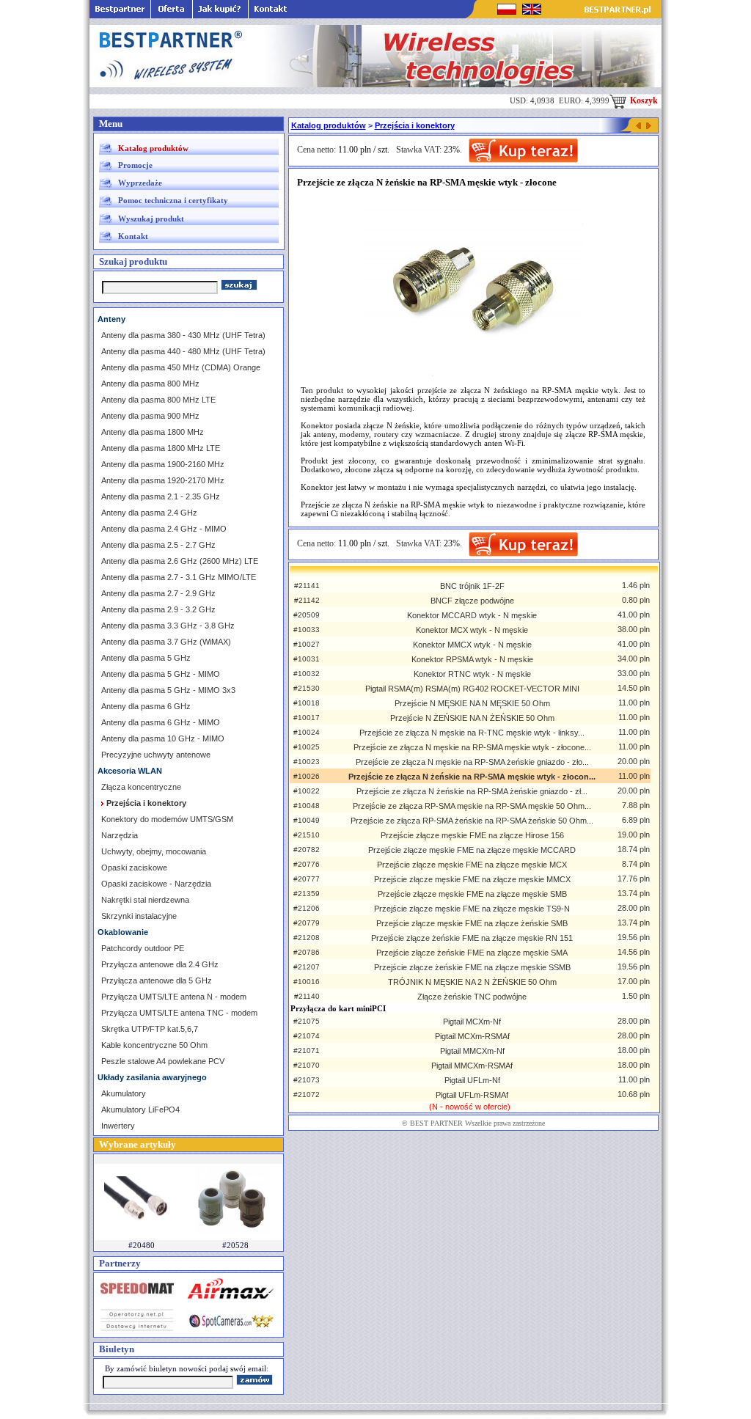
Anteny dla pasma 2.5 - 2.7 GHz (158, 544)
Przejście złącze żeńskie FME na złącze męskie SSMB (472, 967)
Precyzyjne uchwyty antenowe (155, 754)
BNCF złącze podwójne (472, 600)
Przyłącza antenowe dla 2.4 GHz (160, 964)
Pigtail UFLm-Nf (472, 1080)
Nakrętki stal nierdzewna (145, 899)
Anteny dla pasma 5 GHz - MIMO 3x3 (168, 690)
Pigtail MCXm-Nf (472, 1021)
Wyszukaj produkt (151, 218)
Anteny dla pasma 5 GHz (146, 657)
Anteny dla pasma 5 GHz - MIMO (160, 674)
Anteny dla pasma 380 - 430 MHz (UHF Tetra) (183, 335)
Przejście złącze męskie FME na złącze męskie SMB (472, 894)
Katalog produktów (153, 148)
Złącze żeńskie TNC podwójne (472, 996)
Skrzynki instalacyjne (139, 916)
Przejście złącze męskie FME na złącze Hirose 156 (472, 835)
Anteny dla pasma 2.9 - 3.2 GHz (158, 609)
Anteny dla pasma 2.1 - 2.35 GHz (160, 496)
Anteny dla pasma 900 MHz (150, 415)
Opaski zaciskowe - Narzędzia (156, 883)
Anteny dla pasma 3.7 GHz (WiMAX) (166, 641)
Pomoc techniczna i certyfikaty (173, 200)
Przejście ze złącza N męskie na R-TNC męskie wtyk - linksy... (472, 732)
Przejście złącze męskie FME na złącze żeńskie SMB (472, 923)
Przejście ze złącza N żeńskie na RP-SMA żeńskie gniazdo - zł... (471, 791)
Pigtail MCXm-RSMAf (472, 1036)
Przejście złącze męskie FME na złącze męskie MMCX (472, 879)
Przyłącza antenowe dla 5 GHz (156, 980)
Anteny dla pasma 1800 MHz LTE (160, 448)
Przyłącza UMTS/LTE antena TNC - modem (179, 1012)
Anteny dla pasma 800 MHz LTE (158, 399)
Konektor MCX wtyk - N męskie (472, 630)
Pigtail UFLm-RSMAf (472, 1094)
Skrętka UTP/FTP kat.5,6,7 (149, 1028)
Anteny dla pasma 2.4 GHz (149, 512)
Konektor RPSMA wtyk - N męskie (472, 659)
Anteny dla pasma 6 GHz (146, 706)
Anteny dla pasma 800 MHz (150, 383)
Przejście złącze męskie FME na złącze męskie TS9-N (472, 908)
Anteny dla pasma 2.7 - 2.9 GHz (158, 593)
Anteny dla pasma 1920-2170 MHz (162, 480)
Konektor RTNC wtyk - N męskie (472, 674)
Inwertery (118, 1125)
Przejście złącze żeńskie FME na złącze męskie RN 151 (472, 938)
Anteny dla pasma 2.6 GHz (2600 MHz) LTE (179, 561)
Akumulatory (123, 1093)
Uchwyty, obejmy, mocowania (153, 851)
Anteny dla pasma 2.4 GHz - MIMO (164, 528)
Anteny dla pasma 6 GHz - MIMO (160, 722)
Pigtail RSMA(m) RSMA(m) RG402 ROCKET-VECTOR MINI (472, 688)
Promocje (135, 165)
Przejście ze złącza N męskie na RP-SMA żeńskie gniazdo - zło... (472, 762)
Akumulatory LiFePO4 (140, 1109)
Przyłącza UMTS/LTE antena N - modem (173, 996)
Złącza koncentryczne (141, 786)
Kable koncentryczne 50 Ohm (154, 1045)
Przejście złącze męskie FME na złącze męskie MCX (472, 864)
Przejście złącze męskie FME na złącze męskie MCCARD (472, 850)
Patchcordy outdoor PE (142, 948)
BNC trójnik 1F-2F (472, 586)
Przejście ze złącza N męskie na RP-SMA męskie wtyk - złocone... (472, 747)
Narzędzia (119, 835)
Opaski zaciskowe (134, 867)
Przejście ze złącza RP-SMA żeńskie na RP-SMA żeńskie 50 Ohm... (472, 820)
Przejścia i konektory (415, 125)
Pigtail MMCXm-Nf (472, 1050)
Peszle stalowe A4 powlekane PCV (162, 1061)
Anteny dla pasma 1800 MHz (152, 432)
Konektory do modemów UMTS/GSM (167, 819)
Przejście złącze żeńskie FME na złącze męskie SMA (472, 952)
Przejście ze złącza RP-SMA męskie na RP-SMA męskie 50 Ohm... (472, 806)
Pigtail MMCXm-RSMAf (472, 1065)
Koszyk (643, 100)
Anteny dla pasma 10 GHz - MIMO (162, 738)
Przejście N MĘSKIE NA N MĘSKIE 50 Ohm (472, 703)
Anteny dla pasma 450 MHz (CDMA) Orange (180, 367)
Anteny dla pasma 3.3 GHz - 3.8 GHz (168, 625)
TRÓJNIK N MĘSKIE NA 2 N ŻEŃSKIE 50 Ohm (472, 982)
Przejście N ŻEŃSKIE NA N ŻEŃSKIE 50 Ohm (472, 718)
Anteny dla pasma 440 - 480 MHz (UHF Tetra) (183, 351)
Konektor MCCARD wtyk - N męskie (472, 615)
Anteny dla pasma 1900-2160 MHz (162, 464)
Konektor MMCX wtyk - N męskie (472, 644)
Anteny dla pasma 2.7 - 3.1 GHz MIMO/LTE (178, 577)
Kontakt (133, 236)
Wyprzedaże (140, 182)
